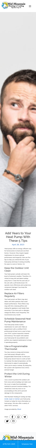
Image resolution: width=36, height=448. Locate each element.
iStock (19, 409)
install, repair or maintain (12, 399)
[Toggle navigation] (30, 6)
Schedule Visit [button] (27, 444)
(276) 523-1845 (9, 444)
